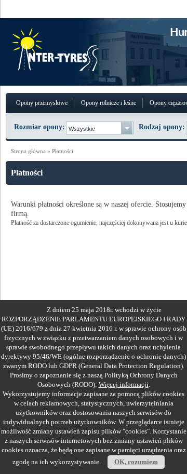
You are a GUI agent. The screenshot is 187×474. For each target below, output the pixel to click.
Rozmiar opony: (39, 127)
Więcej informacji (124, 384)
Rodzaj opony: (162, 127)
